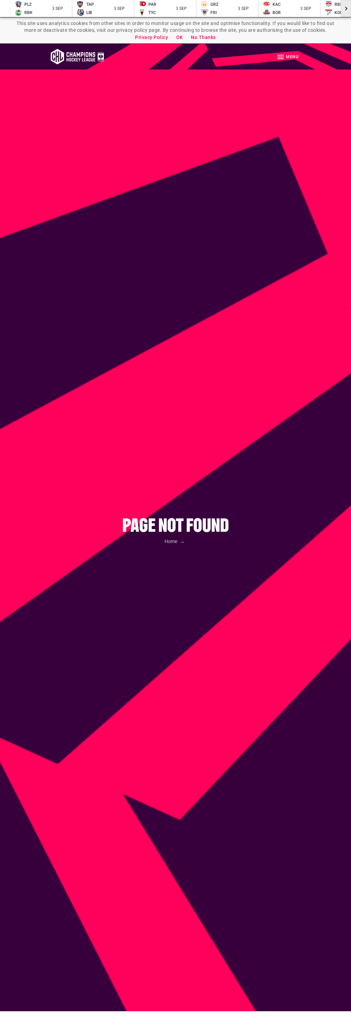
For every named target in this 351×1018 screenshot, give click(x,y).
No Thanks (203, 37)
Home (171, 541)
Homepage (77, 56)
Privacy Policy (151, 37)
